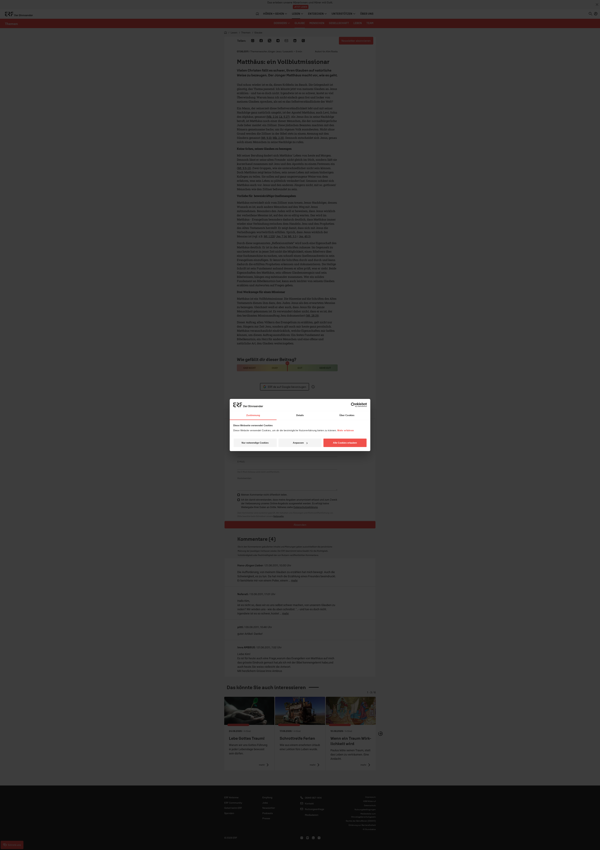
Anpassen (298, 442)
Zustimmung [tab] (253, 415)
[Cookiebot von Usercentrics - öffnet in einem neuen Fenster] (353, 405)
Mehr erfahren (345, 430)
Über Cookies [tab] (346, 415)
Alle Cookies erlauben (345, 442)
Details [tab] (300, 415)
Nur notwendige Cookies (255, 442)
